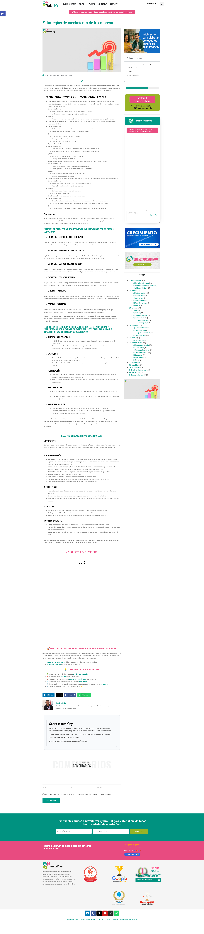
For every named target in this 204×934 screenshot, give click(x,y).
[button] (162, 4)
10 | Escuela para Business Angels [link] (138, 370)
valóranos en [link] (131, 854)
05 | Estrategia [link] (133, 338)
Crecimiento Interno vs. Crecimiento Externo (141, 65)
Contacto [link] (135, 919)
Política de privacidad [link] (72, 919)
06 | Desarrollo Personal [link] (135, 343)
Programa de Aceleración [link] (78, 679)
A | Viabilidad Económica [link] (139, 293)
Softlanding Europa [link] (143, 323)
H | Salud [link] (135, 360)
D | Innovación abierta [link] (139, 300)
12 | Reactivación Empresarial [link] (137, 375)
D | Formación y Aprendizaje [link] (140, 353)
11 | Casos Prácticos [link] (134, 372)
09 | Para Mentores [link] (134, 367)
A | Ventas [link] (136, 310)
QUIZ (130, 72)
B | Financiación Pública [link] (139, 330)
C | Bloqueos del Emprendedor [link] (141, 350)
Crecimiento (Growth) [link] (80, 674)
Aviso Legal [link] (100, 919)
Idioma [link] (151, 3)
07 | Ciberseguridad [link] (134, 362)
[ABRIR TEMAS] (85, 4)
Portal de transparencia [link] (88, 919)
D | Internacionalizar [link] (138, 318)
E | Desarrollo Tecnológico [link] (140, 303)
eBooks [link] (63, 676)
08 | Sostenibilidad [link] (134, 365)
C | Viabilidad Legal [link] (138, 298)
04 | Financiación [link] (133, 325)
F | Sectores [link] (136, 305)
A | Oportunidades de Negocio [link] (141, 283)
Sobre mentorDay (133, 75)
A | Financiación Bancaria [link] (140, 328)
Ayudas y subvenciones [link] (144, 333)
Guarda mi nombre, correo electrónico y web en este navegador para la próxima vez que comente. (78, 794)
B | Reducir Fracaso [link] (138, 348)
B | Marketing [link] (137, 313)
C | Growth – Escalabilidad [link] (140, 315)
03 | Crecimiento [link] (133, 308)
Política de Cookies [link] (112, 919)
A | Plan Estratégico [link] (138, 340)
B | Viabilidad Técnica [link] (139, 295)
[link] (3, 13)
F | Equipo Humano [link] (138, 357)
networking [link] (83, 681)
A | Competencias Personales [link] (141, 345)
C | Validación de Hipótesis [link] (140, 288)
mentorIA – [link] (50, 664)
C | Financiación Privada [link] (139, 335)
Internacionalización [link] (143, 320)
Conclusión (134, 68)
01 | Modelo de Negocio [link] (135, 280)
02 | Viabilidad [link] (133, 290)
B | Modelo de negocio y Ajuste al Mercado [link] (144, 285)
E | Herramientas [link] (137, 355)
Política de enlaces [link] (125, 919)
